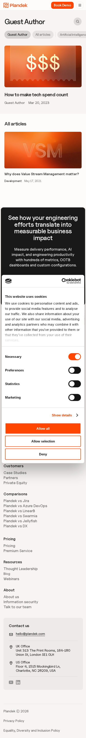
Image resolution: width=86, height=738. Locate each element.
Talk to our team (18, 607)
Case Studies (15, 473)
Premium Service (18, 551)
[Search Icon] (77, 21)
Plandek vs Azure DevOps (25, 506)
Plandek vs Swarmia (20, 516)
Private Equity (15, 483)
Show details (62, 415)
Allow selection (43, 441)
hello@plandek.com (30, 634)
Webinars (11, 579)
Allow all (43, 428)
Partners (11, 478)
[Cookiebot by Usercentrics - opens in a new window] (62, 281)
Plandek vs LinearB (19, 511)
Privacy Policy (14, 721)
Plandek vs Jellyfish (20, 521)
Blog (7, 574)
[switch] (74, 370)
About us (11, 597)
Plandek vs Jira (16, 501)
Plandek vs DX (16, 526)
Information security (21, 602)
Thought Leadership (21, 569)
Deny (43, 454)
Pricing (9, 546)
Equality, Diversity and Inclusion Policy (32, 731)
